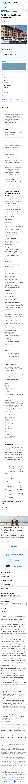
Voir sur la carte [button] (6, 23)
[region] (14, 757)
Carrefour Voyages (6, 572)
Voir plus (4, 61)
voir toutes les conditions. (19, 616)
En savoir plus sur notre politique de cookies (12, 768)
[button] (14, 34)
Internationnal (5, 576)
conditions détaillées (14, 685)
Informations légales (6, 580)
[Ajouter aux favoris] (26, 11)
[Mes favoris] (22, 2)
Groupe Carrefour (5, 584)
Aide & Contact (5, 588)
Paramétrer (7, 781)
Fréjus (4, 7)
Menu (16, 2)
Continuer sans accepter (17, 733)
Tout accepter (19, 781)
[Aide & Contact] (26, 2)
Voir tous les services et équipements (11, 99)
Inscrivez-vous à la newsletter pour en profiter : (13, 537)
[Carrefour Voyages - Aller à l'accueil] (5, 2)
